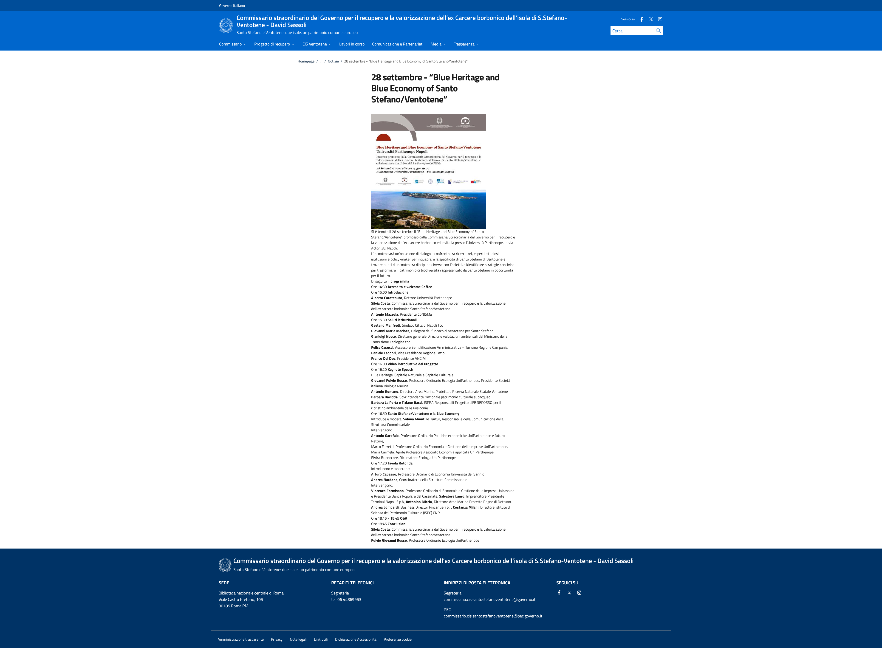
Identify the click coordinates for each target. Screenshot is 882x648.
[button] (398, 639)
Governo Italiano (232, 5)
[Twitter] (649, 19)
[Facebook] (640, 19)
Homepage (306, 61)
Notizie (333, 61)
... (321, 61)
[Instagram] (658, 19)
